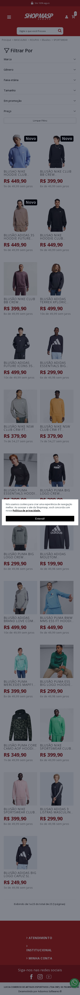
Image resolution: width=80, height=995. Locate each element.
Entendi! (40, 518)
